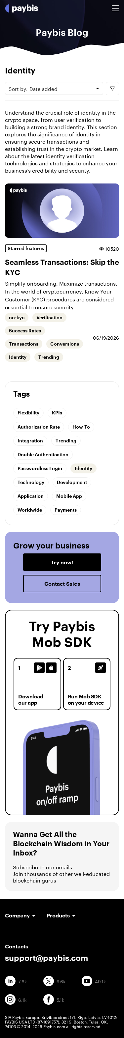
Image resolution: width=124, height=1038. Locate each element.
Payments (66, 510)
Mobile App (69, 496)
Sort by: (33, 88)
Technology (31, 482)
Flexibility (28, 412)
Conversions (64, 344)
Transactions (23, 344)
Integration (30, 440)
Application (31, 496)
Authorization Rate (39, 427)
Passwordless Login (40, 468)
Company (17, 915)
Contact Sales (62, 583)
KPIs (57, 412)
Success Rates (25, 330)
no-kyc (16, 317)
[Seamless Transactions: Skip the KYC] (62, 210)
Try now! (62, 562)
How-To (81, 427)
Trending (48, 357)
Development (72, 482)
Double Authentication (43, 454)
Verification (49, 317)
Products (58, 915)
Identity (17, 357)
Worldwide (30, 510)
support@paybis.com (46, 958)
